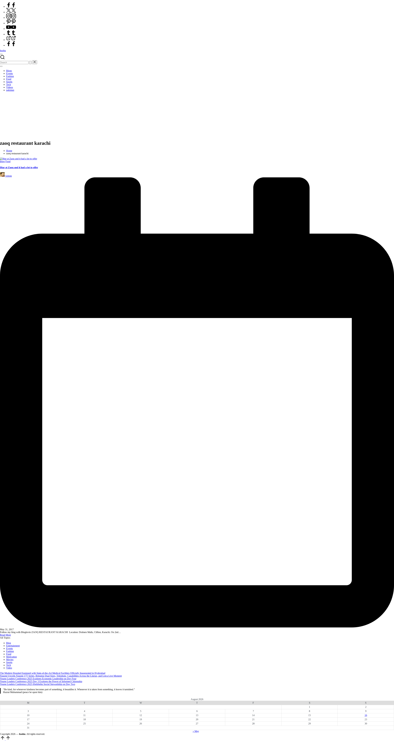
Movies (9, 659)
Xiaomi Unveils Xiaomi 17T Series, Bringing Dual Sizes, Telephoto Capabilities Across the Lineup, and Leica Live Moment (61, 676)
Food (7, 161)
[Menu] (1, 66)
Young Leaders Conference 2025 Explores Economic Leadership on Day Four (38, 678)
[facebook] (11, 6)
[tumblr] (11, 34)
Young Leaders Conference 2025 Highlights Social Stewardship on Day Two (37, 684)
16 (366, 715)
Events (9, 648)
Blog (2, 161)
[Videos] (11, 39)
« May (196, 731)
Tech (8, 665)
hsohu (3, 50)
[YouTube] (11, 28)
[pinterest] (11, 23)
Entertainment (13, 645)
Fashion (10, 651)
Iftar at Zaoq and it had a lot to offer (19, 167)
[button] (30, 62)
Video (9, 668)
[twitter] (11, 12)
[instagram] (11, 17)
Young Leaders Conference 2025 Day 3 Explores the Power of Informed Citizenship (41, 681)
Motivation (11, 656)
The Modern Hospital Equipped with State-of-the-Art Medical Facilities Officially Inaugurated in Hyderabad (52, 673)
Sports (9, 662)
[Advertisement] (197, 115)
